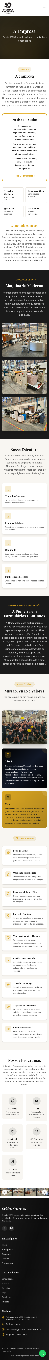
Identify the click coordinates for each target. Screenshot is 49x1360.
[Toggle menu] (44, 8)
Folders (5, 1301)
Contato (6, 1258)
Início (4, 1245)
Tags (4, 1292)
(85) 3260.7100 (13, 1324)
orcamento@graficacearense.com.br (23, 1329)
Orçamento (7, 1263)
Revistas (6, 1288)
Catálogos (6, 1297)
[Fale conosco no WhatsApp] (42, 1353)
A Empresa (7, 1249)
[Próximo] (44, 1192)
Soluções (6, 1254)
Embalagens (8, 1279)
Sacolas (6, 1283)
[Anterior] (4, 1192)
